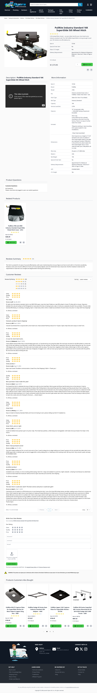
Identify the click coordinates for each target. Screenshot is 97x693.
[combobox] (54, 4)
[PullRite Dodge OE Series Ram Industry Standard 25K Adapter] (37, 595)
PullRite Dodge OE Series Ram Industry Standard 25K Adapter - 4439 (37, 609)
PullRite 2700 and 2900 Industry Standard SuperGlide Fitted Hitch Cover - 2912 (15, 228)
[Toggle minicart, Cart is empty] (91, 4)
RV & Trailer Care (61, 11)
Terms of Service (43, 567)
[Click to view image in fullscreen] (25, 45)
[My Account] (88, 4)
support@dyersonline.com (72, 687)
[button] (54, 34)
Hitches (22, 18)
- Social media (81, 670)
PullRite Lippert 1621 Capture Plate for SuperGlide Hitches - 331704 (60, 609)
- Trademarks (35, 674)
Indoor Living (71, 11)
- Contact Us (81, 672)
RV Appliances (33, 11)
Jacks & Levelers (41, 11)
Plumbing (15, 10)
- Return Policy (12, 677)
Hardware (24, 10)
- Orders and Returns (14, 679)
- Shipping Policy (12, 674)
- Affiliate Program (37, 677)
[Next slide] (53, 631)
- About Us (57, 670)
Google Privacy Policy (32, 567)
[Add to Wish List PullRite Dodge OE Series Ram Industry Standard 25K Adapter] (43, 626)
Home (5, 18)
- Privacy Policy (36, 672)
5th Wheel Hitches (29, 18)
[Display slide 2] (50, 631)
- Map (79, 674)
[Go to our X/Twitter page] (81, 649)
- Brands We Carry (59, 672)
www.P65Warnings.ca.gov (73, 572)
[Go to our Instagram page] (86, 649)
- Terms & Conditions (37, 670)
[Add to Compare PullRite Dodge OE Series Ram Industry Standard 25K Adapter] (46, 626)
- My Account (12, 670)
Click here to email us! (63, 650)
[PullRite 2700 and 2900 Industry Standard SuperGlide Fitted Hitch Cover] (15, 213)
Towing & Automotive (51, 11)
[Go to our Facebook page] (77, 649)
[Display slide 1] (47, 631)
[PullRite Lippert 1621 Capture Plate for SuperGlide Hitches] (60, 595)
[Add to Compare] (91, 69)
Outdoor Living (79, 11)
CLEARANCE (89, 10)
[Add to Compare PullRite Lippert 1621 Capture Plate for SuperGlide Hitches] (68, 626)
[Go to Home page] (15, 4)
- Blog (56, 674)
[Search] (80, 4)
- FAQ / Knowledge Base (14, 672)
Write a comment (12, 310)
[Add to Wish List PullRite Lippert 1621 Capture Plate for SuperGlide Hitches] (65, 626)
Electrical (7, 10)
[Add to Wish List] (87, 69)
